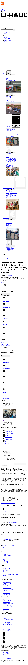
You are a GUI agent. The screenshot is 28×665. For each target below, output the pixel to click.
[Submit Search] (14, 30)
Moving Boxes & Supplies (8, 586)
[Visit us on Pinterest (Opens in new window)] (4, 637)
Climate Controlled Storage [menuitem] (11, 158)
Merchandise (5, 610)
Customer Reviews (7, 562)
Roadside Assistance (7, 555)
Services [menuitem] (7, 224)
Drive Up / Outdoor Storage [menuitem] (11, 161)
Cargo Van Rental (6, 569)
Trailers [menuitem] (4, 73)
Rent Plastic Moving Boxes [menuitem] (11, 198)
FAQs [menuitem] (7, 79)
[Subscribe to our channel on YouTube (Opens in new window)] (4, 643)
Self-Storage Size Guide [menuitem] (11, 160)
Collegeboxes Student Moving (9, 590)
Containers (16, 126)
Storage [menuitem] (5, 150)
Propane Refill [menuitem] (9, 247)
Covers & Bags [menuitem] (9, 194)
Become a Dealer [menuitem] (6, 34)
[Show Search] (4, 28)
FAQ (4, 560)
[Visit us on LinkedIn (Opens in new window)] (4, 639)
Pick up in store (10, 460)
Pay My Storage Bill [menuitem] (10, 162)
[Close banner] (1, 1)
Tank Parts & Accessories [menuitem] (11, 253)
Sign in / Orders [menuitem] (7, 40)
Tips (4, 559)
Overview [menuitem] (8, 220)
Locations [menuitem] (6, 35)
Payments (5, 558)
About (6, 599)
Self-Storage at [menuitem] (10, 154)
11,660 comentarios (13, 522)
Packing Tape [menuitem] (8, 196)
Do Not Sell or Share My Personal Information (12, 657)
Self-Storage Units (7, 575)
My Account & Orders (7, 556)
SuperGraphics (6, 609)
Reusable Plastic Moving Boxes (9, 576)
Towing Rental (6, 571)
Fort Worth (5, 258)
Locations (7, 658)
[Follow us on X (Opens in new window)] (4, 641)
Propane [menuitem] (5, 244)
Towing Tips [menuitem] (8, 98)
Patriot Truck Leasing (7, 591)
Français (5, 547)
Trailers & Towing (6, 307)
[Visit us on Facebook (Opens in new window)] (4, 633)
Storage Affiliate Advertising (9, 630)
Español (4, 549)
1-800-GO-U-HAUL (8, 539)
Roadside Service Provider (8, 624)
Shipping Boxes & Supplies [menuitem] (11, 193)
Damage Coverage (7, 588)
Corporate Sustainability (8, 603)
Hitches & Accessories (7, 583)
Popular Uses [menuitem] (8, 131)
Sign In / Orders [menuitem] (6, 38)
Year (4, 451)
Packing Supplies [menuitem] (9, 191)
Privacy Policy (6, 653)
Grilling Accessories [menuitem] (10, 248)
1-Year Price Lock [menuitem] (7, 32)
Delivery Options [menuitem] (9, 130)
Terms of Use (6, 654)
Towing (5, 93)
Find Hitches (4, 465)
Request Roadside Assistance (8, 545)
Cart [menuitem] (5, 37)
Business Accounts (7, 582)
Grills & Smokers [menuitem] (9, 249)
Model (4, 453)
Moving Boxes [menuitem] (9, 190)
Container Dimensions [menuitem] (10, 136)
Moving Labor (12, 218)
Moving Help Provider (8, 621)
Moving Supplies (6, 318)
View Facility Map (4, 288)
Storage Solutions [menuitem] (9, 197)
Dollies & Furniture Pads (8, 572)
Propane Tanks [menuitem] (9, 251)
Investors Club (8, 605)
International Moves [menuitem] (10, 132)
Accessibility (5, 561)
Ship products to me (11, 459)
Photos (5, 286)
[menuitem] (16, 96)
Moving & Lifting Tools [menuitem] (11, 195)
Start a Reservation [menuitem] (9, 75)
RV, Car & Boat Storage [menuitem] (11, 159)
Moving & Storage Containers (11, 574)
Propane (9, 244)
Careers (4, 604)
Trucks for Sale (6, 336)
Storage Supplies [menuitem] (9, 166)
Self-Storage (5, 312)
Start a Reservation (9, 96)
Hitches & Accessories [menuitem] (10, 80)
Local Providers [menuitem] (9, 221)
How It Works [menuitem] (9, 223)
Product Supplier (6, 622)
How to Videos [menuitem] (9, 77)
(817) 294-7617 (4, 282)
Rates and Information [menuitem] (10, 129)
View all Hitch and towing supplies (8, 503)
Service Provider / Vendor (8, 623)
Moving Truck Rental (7, 568)
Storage (8, 150)
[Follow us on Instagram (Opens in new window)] (4, 635)
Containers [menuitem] (7, 126)
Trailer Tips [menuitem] (8, 78)
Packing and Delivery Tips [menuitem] (13, 134)
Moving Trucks (6, 301)
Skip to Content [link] (4, 10)
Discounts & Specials (7, 594)
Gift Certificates (6, 593)
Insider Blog (7, 606)
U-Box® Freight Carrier (8, 619)
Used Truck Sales (6, 585)
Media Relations (6, 607)
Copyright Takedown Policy (9, 655)
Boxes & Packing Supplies (20, 188)
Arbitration (5, 652)
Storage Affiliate (6, 629)
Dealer (4, 618)
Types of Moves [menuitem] (9, 225)
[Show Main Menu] (2, 12)
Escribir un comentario (5, 528)
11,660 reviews (10, 275)
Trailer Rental (6, 570)
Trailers (8, 73)
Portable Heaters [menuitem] (9, 250)
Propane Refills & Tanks (8, 589)
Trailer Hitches (6, 295)
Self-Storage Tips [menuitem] (9, 165)
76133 (4, 259)
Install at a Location (12, 458)
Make (4, 452)
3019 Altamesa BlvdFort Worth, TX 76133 (5, 345)
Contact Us (5, 554)
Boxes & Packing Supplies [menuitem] (8, 188)
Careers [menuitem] (4, 33)
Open (2, 9)
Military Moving (6, 602)
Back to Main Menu (10, 74)
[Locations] (5, 28)
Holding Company (8, 600)
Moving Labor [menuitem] (6, 218)
